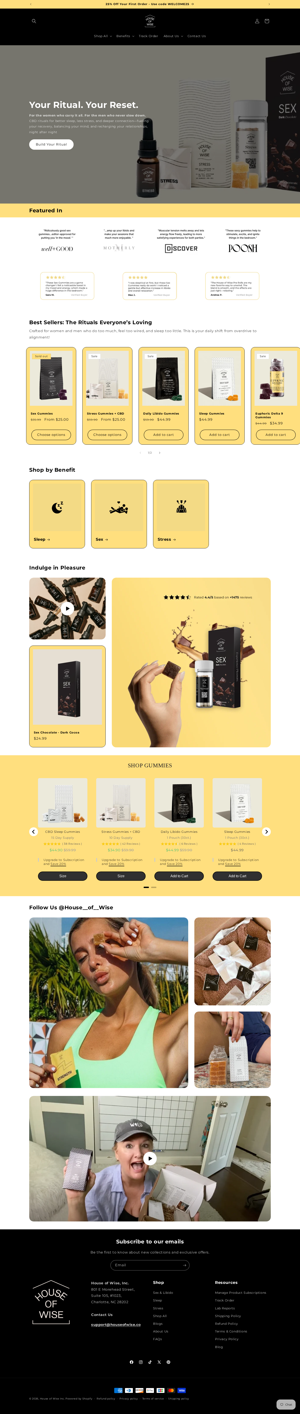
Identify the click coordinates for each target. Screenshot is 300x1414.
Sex (99, 539)
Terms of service (153, 1398)
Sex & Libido (163, 1293)
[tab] (146, 887)
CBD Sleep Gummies (62, 832)
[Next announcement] (269, 4)
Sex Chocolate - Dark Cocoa (57, 732)
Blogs (158, 1324)
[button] (34, 21)
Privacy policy (128, 1398)
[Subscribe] (184, 1265)
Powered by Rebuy (150, 893)
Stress (164, 539)
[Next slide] (266, 831)
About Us (160, 1331)
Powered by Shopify (78, 1398)
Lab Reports (225, 1308)
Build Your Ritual (51, 144)
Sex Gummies (42, 413)
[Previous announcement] (31, 4)
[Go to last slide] (33, 831)
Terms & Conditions (231, 1331)
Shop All (160, 1316)
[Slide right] (159, 453)
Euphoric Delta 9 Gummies (269, 415)
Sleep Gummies (211, 413)
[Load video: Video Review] (150, 1158)
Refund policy (106, 1398)
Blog (219, 1347)
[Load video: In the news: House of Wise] (67, 608)
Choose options (51, 435)
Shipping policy (178, 1398)
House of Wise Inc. (52, 1398)
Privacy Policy (227, 1339)
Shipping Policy (228, 1316)
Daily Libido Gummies (161, 413)
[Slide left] (140, 453)
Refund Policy (226, 1324)
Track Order (225, 1300)
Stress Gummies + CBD (105, 413)
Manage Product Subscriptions (240, 1293)
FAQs (157, 1339)
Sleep (39, 539)
